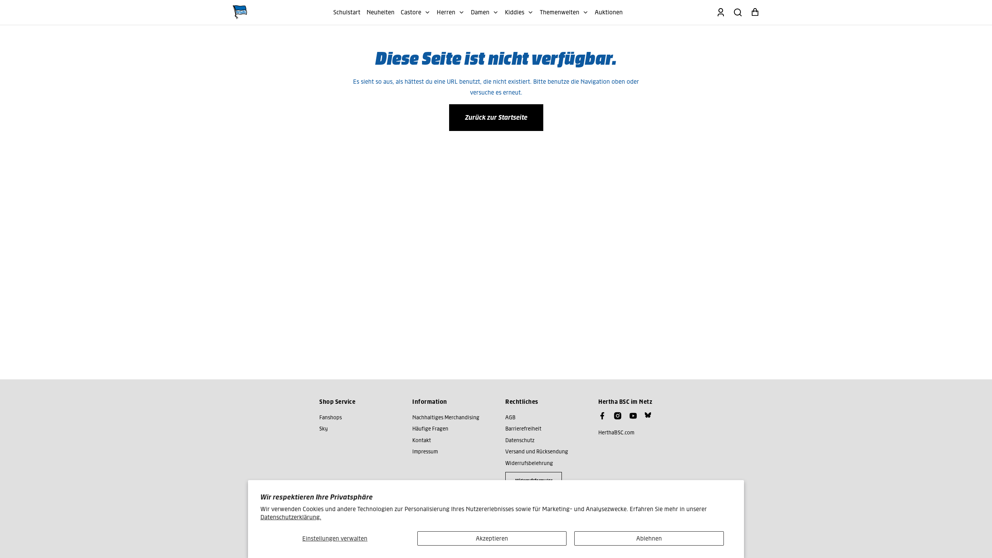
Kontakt (421, 440)
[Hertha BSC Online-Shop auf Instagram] (618, 416)
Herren (446, 12)
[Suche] (737, 12)
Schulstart (346, 12)
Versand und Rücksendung (536, 451)
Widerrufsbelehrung (529, 463)
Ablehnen (649, 538)
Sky (323, 428)
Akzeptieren (492, 538)
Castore (411, 12)
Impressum (425, 451)
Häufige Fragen (430, 428)
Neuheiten (380, 12)
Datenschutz (519, 440)
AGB (510, 417)
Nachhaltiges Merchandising (445, 417)
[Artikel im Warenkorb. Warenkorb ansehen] (755, 12)
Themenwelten (559, 12)
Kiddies (514, 12)
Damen (480, 12)
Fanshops (330, 417)
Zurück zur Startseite (496, 117)
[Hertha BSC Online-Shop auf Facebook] (602, 416)
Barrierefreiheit (523, 428)
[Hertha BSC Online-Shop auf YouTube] (633, 416)
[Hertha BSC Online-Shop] (239, 12)
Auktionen (609, 12)
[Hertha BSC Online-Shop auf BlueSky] (648, 415)
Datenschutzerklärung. (290, 517)
